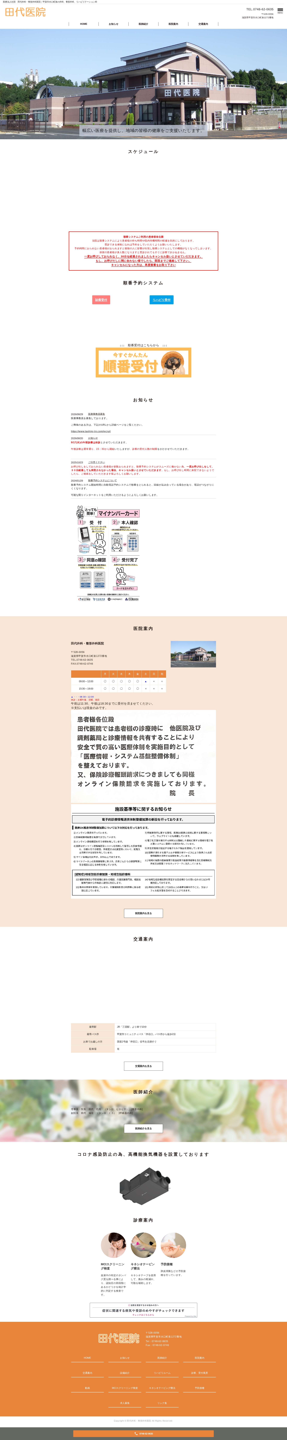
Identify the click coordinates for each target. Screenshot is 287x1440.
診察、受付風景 (199, 1373)
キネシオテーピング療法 (162, 1388)
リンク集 (162, 1403)
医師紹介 (143, 24)
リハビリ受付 (162, 299)
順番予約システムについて (102, 480)
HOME (83, 24)
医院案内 (173, 24)
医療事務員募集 (96, 414)
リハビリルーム (162, 1373)
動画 (87, 1388)
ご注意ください (96, 462)
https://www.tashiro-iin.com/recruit (91, 431)
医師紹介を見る (143, 1128)
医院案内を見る (143, 913)
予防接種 (199, 1388)
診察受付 (101, 299)
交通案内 (203, 24)
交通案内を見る (143, 1066)
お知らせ (113, 24)
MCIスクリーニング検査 (125, 1388)
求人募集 (125, 1403)
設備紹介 (125, 1373)
